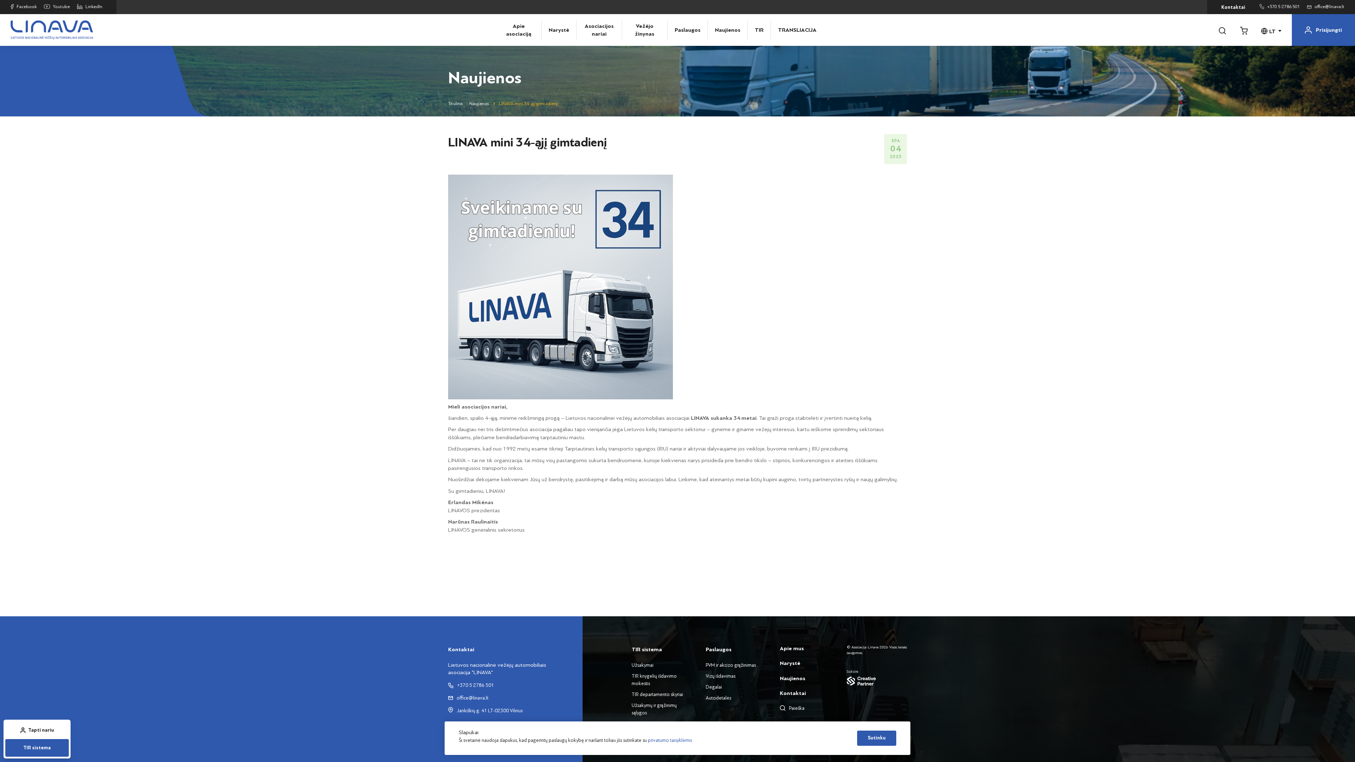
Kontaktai (1233, 7)
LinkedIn (93, 6)
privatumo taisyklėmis (670, 740)
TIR (759, 30)
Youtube (61, 6)
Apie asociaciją (518, 30)
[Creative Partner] (877, 680)
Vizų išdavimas (720, 676)
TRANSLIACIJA (793, 30)
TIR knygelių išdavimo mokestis (654, 679)
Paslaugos (687, 30)
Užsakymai (643, 665)
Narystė (559, 30)
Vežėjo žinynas (644, 30)
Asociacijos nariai (599, 30)
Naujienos (727, 30)
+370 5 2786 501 (1283, 6)
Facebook (27, 6)
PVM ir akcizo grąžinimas (731, 665)
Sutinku (877, 738)
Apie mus (792, 648)
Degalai (714, 687)
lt (1272, 31)
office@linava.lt (1329, 6)
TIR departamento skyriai (657, 694)
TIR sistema (37, 748)
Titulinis (455, 103)
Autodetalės (718, 698)
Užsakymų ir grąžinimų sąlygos (654, 709)
